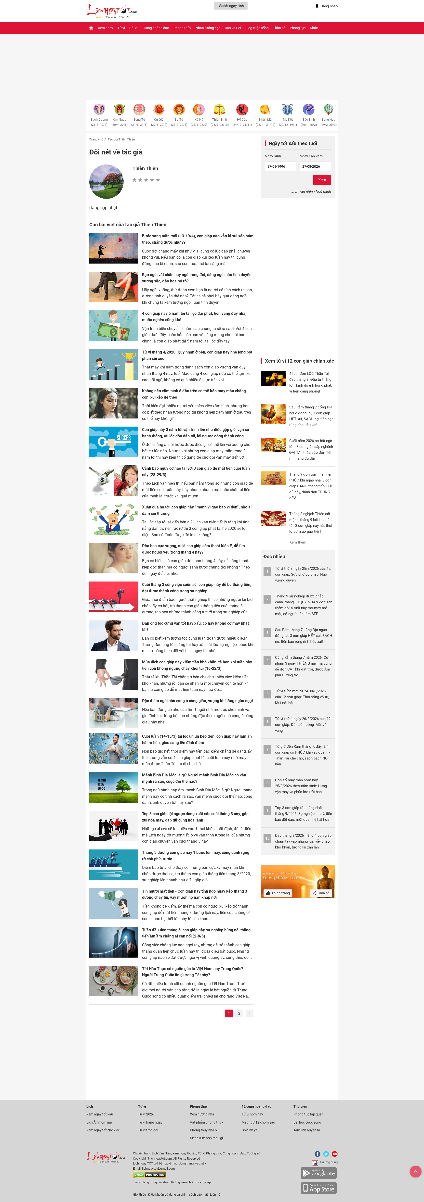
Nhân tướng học (208, 28)
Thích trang (280, 893)
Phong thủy (182, 28)
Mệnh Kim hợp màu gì (206, 1138)
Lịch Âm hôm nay (99, 1122)
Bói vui (134, 28)
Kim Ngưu (119, 122)
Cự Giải (159, 122)
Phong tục (297, 28)
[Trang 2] (249, 1013)
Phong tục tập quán (308, 1114)
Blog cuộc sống (257, 28)
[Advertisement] (171, 1058)
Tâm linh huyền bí (306, 1130)
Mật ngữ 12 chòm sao (258, 1122)
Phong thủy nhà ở (203, 1130)
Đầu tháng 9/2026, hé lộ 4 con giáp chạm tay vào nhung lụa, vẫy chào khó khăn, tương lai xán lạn (303, 841)
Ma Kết (288, 122)
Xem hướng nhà (202, 1114)
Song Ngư (328, 122)
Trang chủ (96, 139)
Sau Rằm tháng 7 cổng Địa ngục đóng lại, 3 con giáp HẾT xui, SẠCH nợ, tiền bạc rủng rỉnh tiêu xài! (303, 636)
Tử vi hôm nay (252, 1114)
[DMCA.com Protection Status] (149, 1177)
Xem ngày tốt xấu (99, 1114)
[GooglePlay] (319, 1178)
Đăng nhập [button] (329, 6)
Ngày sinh (273, 156)
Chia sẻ (323, 893)
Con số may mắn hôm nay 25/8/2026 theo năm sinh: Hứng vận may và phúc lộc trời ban (301, 786)
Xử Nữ (199, 122)
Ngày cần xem (311, 156)
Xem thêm (298, 542)
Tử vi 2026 (146, 1114)
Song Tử (139, 122)
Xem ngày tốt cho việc (103, 1130)
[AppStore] (319, 1193)
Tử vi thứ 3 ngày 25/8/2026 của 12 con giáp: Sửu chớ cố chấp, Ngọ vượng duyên (303, 574)
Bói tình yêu (250, 1130)
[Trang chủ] (91, 28)
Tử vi (121, 28)
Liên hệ (215, 1194)
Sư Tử (179, 122)
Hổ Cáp (242, 122)
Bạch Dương (99, 122)
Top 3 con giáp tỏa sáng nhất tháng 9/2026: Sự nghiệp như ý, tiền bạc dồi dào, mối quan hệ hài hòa (303, 814)
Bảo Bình (309, 122)
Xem (322, 179)
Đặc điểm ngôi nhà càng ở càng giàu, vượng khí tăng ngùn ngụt (197, 700)
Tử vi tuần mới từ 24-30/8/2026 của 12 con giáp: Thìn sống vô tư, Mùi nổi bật (302, 697)
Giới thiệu (139, 1194)
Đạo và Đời (233, 28)
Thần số (279, 28)
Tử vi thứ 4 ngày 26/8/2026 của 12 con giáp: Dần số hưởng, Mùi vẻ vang (303, 725)
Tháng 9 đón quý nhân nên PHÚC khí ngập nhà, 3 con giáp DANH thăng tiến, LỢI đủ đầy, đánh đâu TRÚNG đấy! (310, 486)
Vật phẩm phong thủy (206, 1122)
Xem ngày (105, 28)
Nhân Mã (265, 122)
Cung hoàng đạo (156, 28)
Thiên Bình (220, 122)
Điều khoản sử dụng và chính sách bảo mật (178, 1194)
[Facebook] (316, 1156)
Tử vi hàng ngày (150, 1122)
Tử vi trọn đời (148, 1130)
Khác (314, 28)
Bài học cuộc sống (307, 1122)
